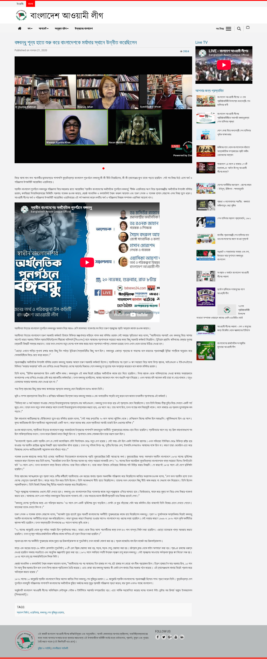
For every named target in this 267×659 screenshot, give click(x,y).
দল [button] (29, 28)
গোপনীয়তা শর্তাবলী (60, 648)
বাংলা (30, 3)
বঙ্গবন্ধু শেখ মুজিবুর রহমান (52, 612)
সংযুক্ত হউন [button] (61, 28)
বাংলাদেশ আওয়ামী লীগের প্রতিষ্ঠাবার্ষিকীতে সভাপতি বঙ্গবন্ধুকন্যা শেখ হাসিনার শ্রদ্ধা (233, 117)
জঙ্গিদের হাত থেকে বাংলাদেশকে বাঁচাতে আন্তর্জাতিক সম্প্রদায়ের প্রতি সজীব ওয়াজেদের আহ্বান (233, 151)
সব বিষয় (220, 28)
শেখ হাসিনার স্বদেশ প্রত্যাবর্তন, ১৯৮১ (234, 218)
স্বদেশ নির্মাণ (23, 612)
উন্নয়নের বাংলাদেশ (84, 28)
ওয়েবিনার (34, 612)
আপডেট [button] (43, 28)
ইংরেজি (20, 3)
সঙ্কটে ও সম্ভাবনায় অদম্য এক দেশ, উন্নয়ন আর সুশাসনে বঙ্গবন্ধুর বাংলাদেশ (233, 255)
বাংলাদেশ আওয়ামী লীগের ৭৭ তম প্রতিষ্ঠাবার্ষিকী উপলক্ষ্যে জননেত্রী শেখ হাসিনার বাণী (233, 100)
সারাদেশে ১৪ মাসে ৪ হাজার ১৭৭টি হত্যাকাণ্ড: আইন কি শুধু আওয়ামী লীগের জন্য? (232, 167)
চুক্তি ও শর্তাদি (44, 648)
